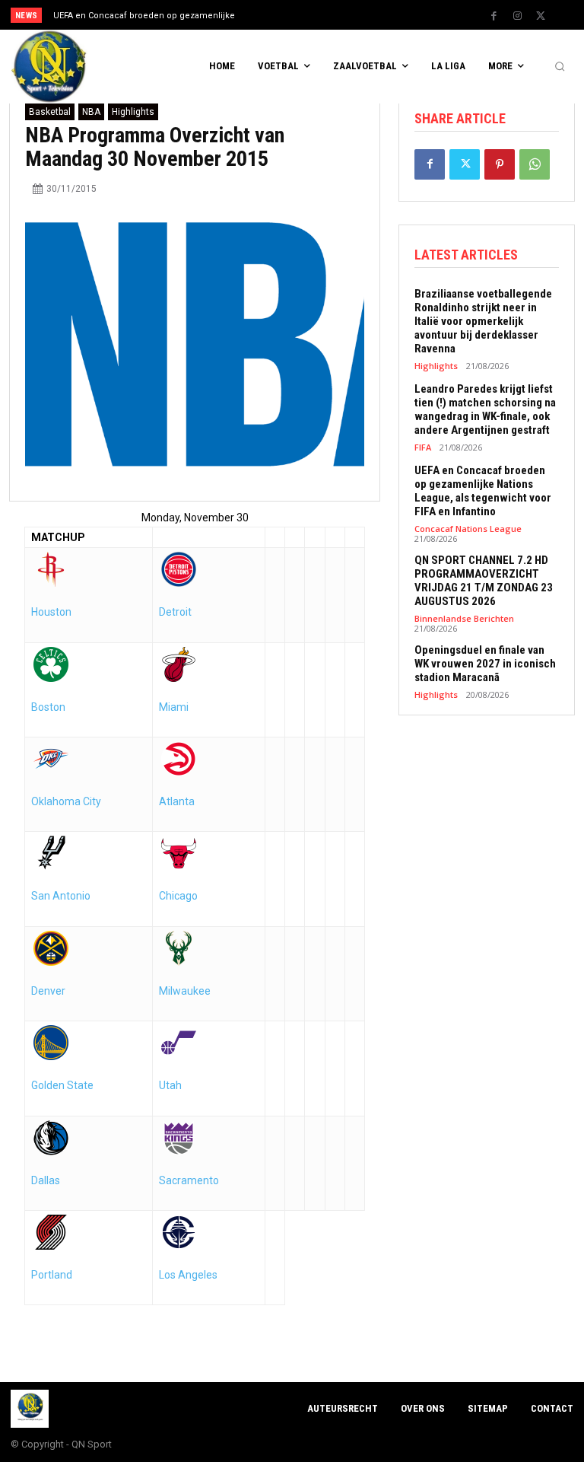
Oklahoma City (66, 801)
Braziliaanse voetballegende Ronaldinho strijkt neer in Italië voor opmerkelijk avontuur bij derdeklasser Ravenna (483, 321)
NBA (91, 112)
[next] (320, 14)
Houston (51, 612)
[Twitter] (541, 16)
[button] (560, 67)
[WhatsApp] (534, 164)
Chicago (178, 896)
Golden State (62, 1085)
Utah (170, 1085)
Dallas (45, 1180)
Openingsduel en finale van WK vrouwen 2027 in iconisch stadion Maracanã (485, 663)
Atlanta (177, 801)
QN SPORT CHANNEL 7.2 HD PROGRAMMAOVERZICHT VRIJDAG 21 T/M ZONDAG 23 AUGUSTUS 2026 (483, 580)
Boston (48, 707)
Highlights (133, 112)
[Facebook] (493, 16)
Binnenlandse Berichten (464, 618)
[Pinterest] (499, 164)
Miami (174, 707)
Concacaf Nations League (468, 528)
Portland (51, 1275)
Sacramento (189, 1180)
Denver (48, 991)
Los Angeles (188, 1275)
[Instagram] (517, 16)
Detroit (175, 612)
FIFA (422, 447)
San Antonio (60, 896)
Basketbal (50, 112)
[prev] (296, 14)
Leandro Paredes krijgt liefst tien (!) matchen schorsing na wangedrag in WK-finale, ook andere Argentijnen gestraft (485, 409)
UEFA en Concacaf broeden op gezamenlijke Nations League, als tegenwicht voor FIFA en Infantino (482, 490)
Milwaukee (185, 991)
